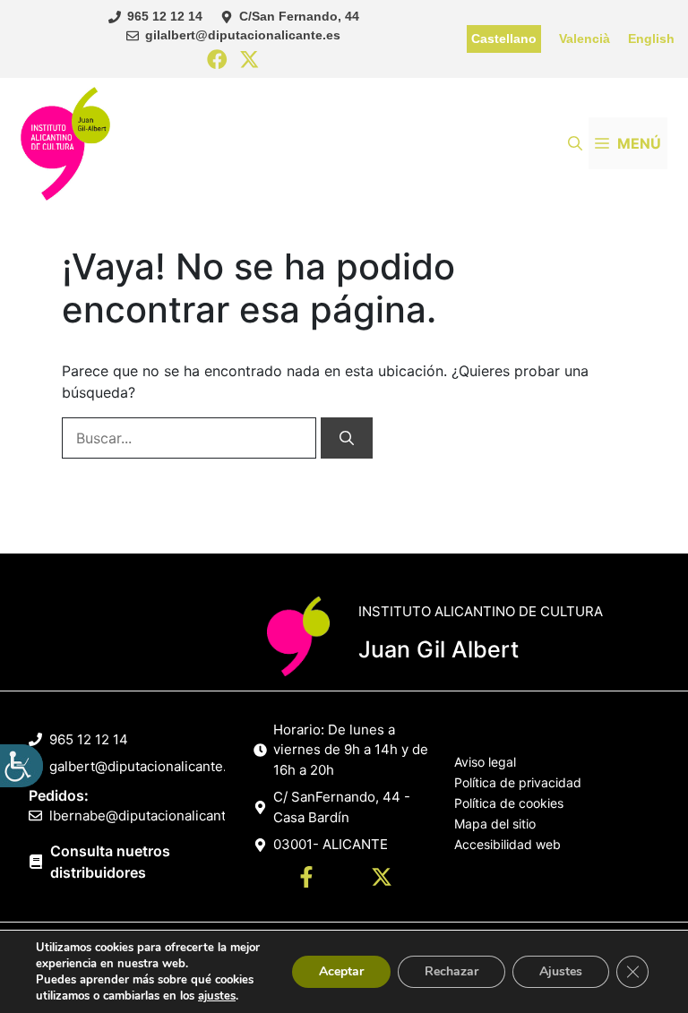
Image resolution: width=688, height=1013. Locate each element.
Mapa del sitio (495, 823)
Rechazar (451, 971)
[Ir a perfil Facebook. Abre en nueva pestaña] (306, 879)
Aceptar (341, 971)
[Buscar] (347, 438)
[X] (249, 60)
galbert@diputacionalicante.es (145, 766)
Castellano (504, 38)
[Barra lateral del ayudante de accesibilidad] (21, 765)
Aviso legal (485, 762)
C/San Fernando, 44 (299, 16)
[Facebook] (217, 60)
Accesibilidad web (507, 844)
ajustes (217, 996)
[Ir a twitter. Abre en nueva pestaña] (381, 879)
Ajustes (560, 971)
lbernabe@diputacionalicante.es (151, 815)
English (651, 38)
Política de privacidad (517, 782)
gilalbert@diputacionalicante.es (242, 35)
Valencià (584, 38)
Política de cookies (508, 803)
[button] (575, 143)
